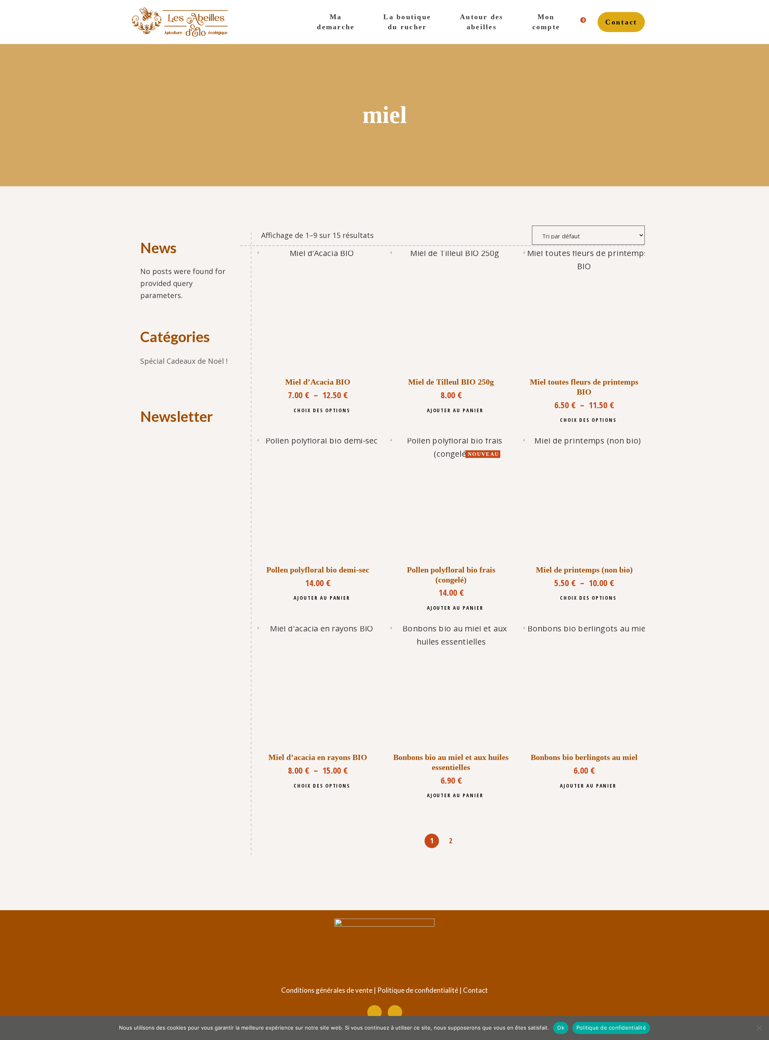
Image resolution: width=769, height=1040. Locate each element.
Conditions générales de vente (326, 990)
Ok (560, 1027)
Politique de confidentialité (417, 990)
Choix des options (322, 410)
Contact (475, 990)
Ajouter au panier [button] (455, 410)
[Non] (759, 1028)
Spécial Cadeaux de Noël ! (183, 361)
